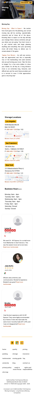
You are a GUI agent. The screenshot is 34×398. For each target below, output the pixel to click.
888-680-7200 (12, 129)
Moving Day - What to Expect (12, 28)
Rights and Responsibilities (28, 368)
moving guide (16, 358)
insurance (26, 354)
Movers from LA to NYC (12, 138)
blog (13, 363)
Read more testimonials (10, 247)
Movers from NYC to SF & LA (14, 182)
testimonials (6, 358)
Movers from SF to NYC (12, 160)
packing (5, 354)
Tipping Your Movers (8, 55)
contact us (26, 363)
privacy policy (6, 367)
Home (4, 349)
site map (5, 372)
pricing (25, 349)
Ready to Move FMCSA (17, 368)
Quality (14, 349)
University (5, 363)
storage (15, 354)
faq (24, 358)
